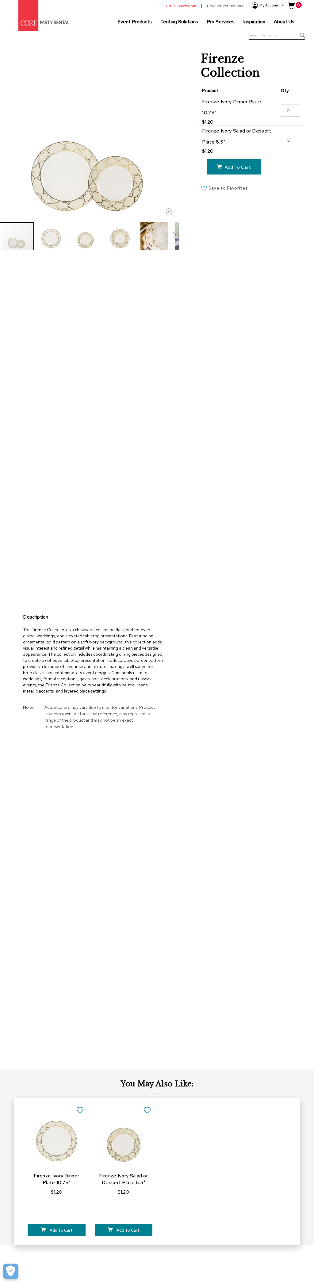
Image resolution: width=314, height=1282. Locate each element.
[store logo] (43, 15)
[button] (51, 236)
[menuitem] (134, 21)
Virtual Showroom (180, 6)
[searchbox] (277, 36)
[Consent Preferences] (10, 1271)
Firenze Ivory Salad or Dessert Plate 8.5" (123, 1179)
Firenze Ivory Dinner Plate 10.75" (56, 1179)
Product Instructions (225, 6)
